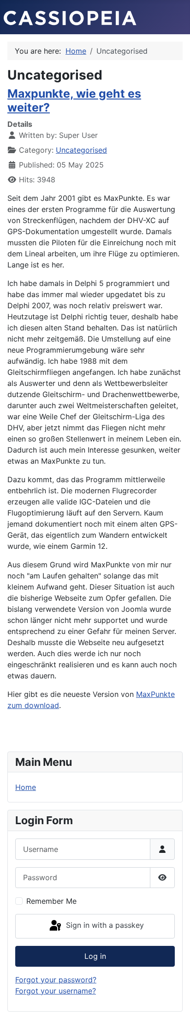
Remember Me (51, 901)
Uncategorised (81, 150)
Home (25, 787)
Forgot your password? (55, 979)
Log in (95, 956)
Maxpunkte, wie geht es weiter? (74, 100)
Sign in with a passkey (104, 925)
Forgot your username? (55, 990)
